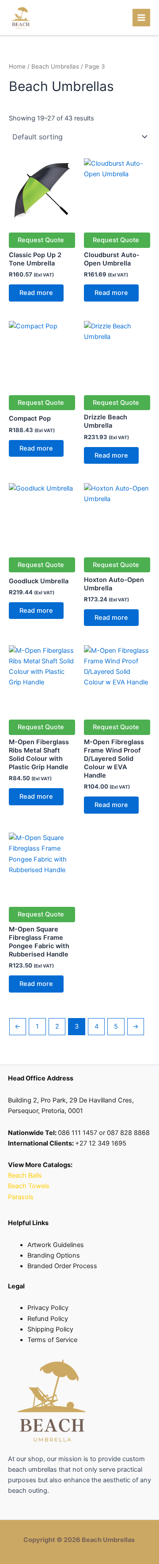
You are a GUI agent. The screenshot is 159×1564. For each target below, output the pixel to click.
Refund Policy (47, 1319)
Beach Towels (29, 1186)
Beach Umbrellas (55, 66)
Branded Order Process (62, 1266)
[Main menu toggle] (141, 17)
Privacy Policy (47, 1308)
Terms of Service (52, 1340)
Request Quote (41, 240)
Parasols (21, 1197)
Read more (36, 293)
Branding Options (53, 1255)
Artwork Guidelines (55, 1245)
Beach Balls (25, 1175)
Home (17, 66)
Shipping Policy (50, 1329)
